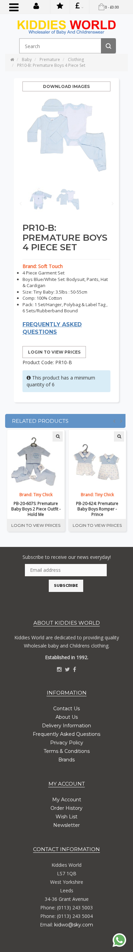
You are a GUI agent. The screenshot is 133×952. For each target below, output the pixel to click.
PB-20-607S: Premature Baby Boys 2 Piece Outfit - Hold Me (36, 509)
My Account (66, 800)
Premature (50, 59)
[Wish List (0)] (60, 7)
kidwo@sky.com (73, 925)
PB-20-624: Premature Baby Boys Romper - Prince (97, 509)
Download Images (66, 86)
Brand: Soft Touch (43, 266)
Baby (27, 59)
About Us (67, 717)
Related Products (40, 421)
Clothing (76, 59)
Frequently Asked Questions (66, 734)
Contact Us (66, 708)
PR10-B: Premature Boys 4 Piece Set (51, 65)
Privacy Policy (66, 743)
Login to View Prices (54, 352)
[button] (36, 5)
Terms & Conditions (67, 751)
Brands (66, 760)
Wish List (66, 817)
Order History (66, 808)
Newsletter (66, 825)
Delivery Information (66, 726)
